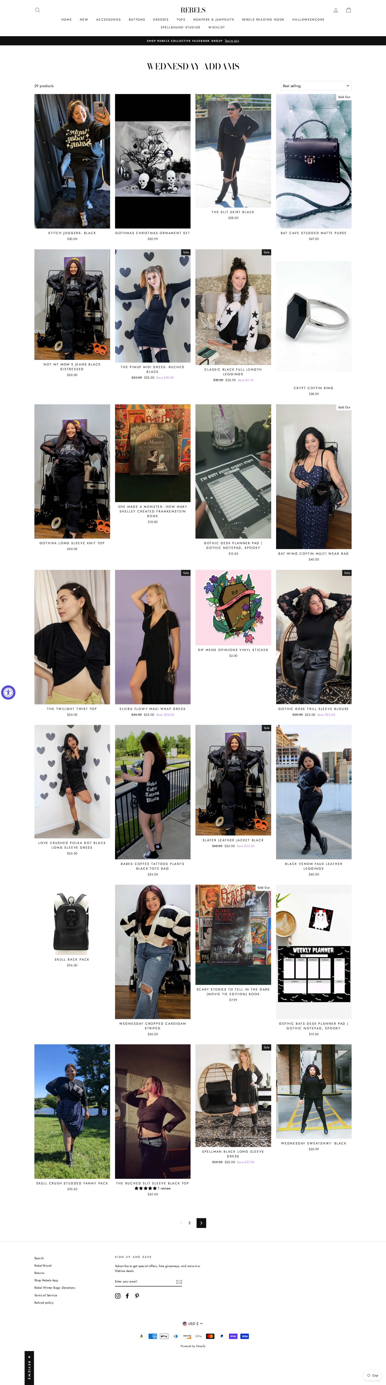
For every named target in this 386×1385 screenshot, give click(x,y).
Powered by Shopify (193, 1346)
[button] (146, 1188)
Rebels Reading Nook (263, 19)
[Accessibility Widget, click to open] (8, 692)
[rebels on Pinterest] (137, 1296)
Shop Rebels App (46, 1280)
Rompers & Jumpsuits (213, 19)
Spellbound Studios (181, 27)
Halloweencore (308, 19)
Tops (181, 19)
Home (66, 19)
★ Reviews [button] (29, 1368)
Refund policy (43, 1302)
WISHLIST (216, 27)
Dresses (161, 19)
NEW (84, 19)
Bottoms (137, 19)
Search (39, 1258)
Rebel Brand (42, 1265)
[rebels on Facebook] (127, 1296)
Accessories (108, 19)
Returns (39, 1273)
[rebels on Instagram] (117, 1296)
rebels (193, 10)
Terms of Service (45, 1295)
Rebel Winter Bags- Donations (54, 1287)
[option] (193, 40)
